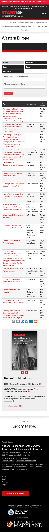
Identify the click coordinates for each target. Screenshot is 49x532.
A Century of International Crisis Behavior (23, 384)
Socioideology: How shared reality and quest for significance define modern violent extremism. (24, 398)
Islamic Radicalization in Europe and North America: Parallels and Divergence (12, 207)
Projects (5, 62)
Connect (5, 482)
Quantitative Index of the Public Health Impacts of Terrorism (12, 281)
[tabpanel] (24, 196)
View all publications (11, 406)
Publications (29, 62)
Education (19, 334)
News (4, 67)
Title (5, 104)
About (4, 442)
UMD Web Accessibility (26, 461)
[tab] (13, 62)
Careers (11, 442)
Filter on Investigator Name (14, 84)
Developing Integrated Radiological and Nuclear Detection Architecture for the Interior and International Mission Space (13, 154)
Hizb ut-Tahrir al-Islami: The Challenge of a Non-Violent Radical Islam (13, 196)
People (28, 67)
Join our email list (15, 493)
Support (5, 484)
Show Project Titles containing (16, 76)
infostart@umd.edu (22, 455)
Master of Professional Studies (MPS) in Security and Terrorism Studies (23, 341)
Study (4, 479)
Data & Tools (7, 71)
